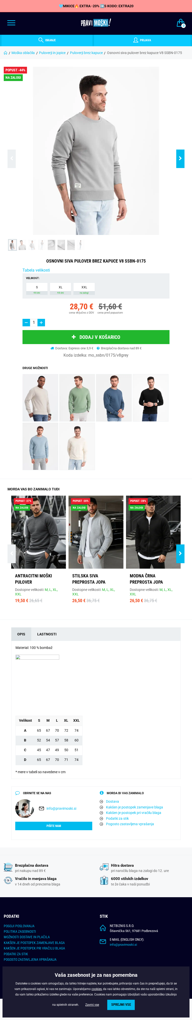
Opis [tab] (21, 634)
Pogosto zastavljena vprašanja (130, 824)
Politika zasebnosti (20, 931)
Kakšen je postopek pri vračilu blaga (133, 813)
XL (60, 290)
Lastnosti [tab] (46, 634)
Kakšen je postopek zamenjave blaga (134, 807)
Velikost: (33, 278)
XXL (84, 290)
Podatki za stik (117, 818)
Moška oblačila (23, 53)
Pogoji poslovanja (19, 926)
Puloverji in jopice (52, 53)
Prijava (145, 40)
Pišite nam (53, 826)
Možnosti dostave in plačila (27, 937)
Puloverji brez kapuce (86, 53)
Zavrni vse (92, 1004)
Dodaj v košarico (100, 337)
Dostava (112, 801)
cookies (97, 989)
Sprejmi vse (121, 1004)
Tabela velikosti (36, 270)
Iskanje (50, 40)
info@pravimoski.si (61, 808)
